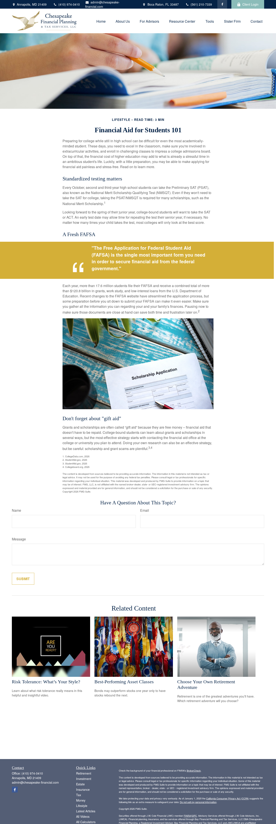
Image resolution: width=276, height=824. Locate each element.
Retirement (83, 773)
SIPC (194, 815)
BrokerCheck (194, 770)
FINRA (187, 815)
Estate (80, 784)
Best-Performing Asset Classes (124, 681)
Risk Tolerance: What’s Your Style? (46, 681)
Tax (78, 795)
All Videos (82, 816)
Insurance (83, 789)
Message (19, 539)
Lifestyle (81, 805)
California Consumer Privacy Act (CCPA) (227, 798)
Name (16, 510)
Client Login (250, 4)
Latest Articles (85, 811)
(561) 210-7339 (201, 4)
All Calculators (86, 822)
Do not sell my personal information (198, 802)
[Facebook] (222, 4)
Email (144, 510)
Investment (83, 779)
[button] (101, 20)
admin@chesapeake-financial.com (102, 4)
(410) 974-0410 (69, 4)
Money (80, 800)
